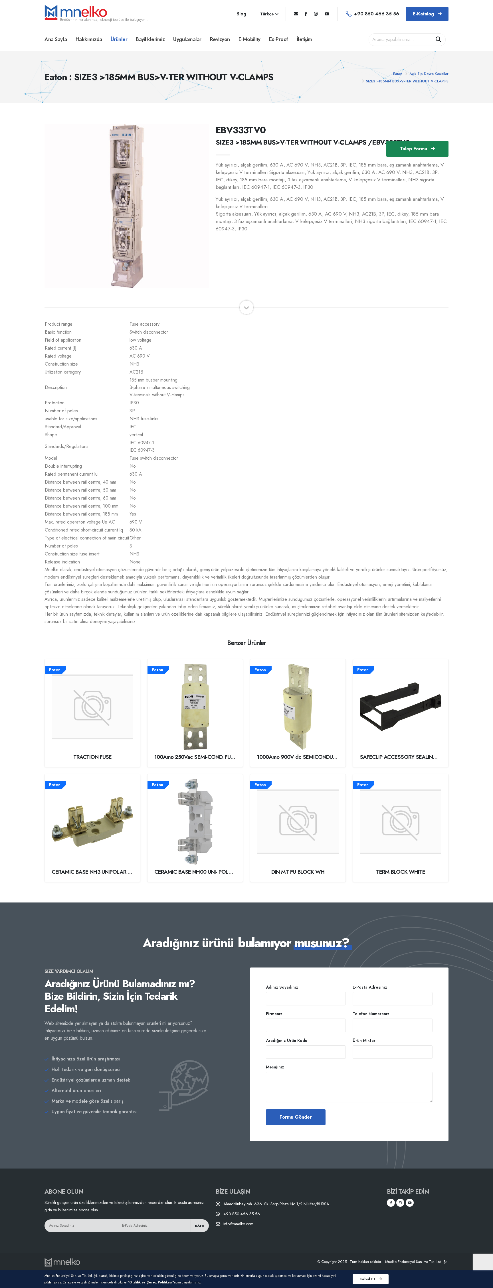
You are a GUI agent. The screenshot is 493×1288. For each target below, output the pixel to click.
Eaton (397, 73)
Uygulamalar (187, 39)
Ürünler (119, 39)
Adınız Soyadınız (282, 987)
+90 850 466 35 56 (376, 14)
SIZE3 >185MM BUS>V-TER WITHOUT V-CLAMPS (407, 81)
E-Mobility (249, 39)
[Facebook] (306, 14)
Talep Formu (414, 148)
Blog (241, 14)
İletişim (304, 39)
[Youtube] (327, 14)
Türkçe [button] (267, 14)
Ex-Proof (278, 39)
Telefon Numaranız (371, 1014)
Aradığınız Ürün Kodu (286, 1040)
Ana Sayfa (56, 39)
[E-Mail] (296, 14)
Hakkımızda (89, 39)
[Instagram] (316, 14)
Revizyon (220, 39)
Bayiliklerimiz (150, 39)
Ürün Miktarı (365, 1040)
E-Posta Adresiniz (370, 987)
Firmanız (274, 1014)
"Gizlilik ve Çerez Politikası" (151, 1282)
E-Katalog (424, 14)
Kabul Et (367, 1279)
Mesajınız (275, 1067)
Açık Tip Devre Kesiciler (428, 73)
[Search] (438, 39)
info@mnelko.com (238, 1224)
